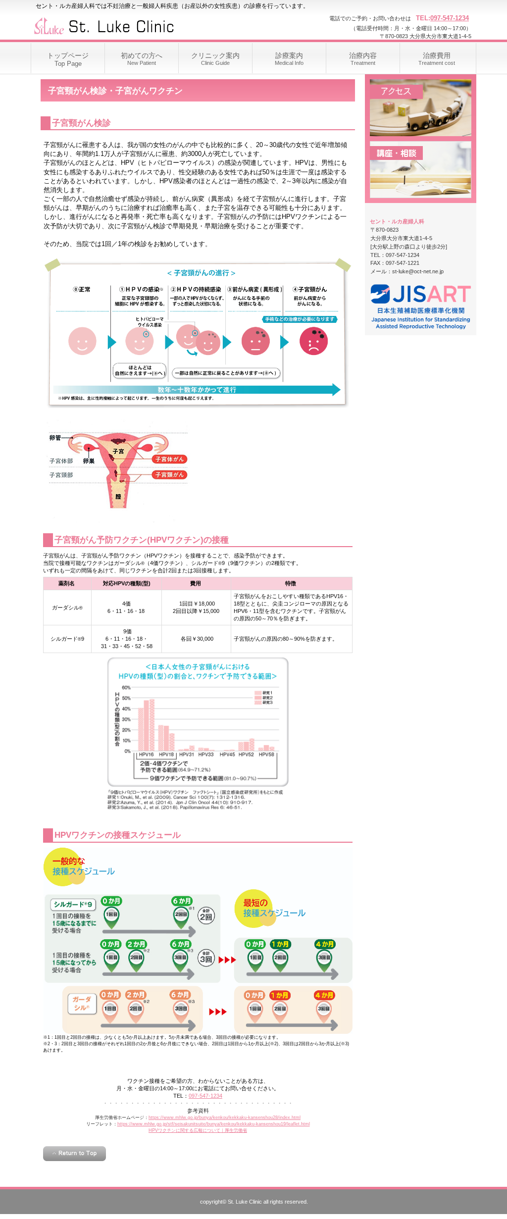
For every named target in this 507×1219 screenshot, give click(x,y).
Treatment (363, 58)
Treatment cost (436, 58)
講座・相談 (420, 169)
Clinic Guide (215, 58)
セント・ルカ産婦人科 (130, 25)
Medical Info (289, 58)
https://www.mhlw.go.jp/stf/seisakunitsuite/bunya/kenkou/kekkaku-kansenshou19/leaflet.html (213, 1123)
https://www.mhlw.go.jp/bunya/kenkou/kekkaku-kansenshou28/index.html (225, 1117)
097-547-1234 (449, 18)
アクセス (420, 107)
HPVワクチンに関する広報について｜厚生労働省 (198, 1130)
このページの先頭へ (74, 1153)
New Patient (141, 58)
